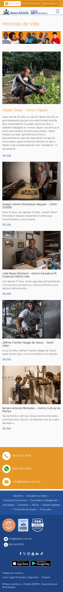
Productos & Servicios (15, 500)
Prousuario (45, 509)
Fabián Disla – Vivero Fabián (25, 110)
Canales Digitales (51, 505)
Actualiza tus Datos (37, 495)
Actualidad (8, 505)
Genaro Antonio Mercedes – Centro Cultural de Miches (31, 409)
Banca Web (14, 3)
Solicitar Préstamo (31, 3)
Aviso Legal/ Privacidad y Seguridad (20, 577)
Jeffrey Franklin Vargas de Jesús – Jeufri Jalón (28, 344)
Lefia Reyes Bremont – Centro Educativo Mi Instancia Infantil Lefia (29, 275)
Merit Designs (9, 587)
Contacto (45, 577)
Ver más (6, 155)
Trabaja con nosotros (13, 573)
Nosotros (18, 495)
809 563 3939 (22, 455)
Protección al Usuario (25, 509)
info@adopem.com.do (26, 481)
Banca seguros (50, 3)
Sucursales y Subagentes (43, 500)
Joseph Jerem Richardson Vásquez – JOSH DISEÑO (29, 206)
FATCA (35, 505)
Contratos (23, 505)
